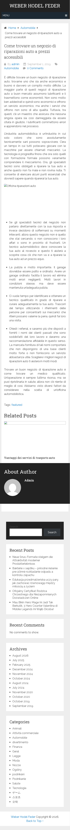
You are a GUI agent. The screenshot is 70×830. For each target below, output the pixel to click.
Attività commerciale (25, 733)
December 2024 (22, 669)
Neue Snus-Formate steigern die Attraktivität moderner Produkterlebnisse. (32, 560)
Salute (16, 783)
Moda (16, 760)
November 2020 (22, 692)
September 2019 (22, 706)
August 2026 (20, 655)
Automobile (11, 68)
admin (15, 64)
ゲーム (16, 792)
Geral (15, 751)
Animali (17, 728)
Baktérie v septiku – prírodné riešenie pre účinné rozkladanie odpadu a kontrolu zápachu (35, 572)
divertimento (20, 742)
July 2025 (18, 660)
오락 (15, 801)
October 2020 (21, 696)
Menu (6, 15)
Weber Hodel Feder (34, 5)
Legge (16, 756)
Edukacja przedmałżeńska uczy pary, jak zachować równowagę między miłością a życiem (35, 583)
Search (13, 526)
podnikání (18, 774)
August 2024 (20, 683)
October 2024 (21, 678)
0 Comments (35, 68)
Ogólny (17, 769)
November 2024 (22, 674)
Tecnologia (19, 788)
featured (17, 404)
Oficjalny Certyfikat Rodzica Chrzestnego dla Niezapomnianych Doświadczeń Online (34, 594)
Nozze (16, 765)
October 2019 (21, 701)
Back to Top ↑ (35, 821)
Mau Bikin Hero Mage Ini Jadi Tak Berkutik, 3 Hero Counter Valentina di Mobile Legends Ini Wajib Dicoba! (34, 606)
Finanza (17, 746)
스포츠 (16, 797)
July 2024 (18, 687)
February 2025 (21, 664)
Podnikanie (19, 778)
